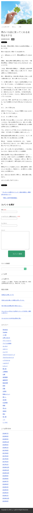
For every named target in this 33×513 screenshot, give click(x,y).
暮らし (4, 397)
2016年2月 (5, 492)
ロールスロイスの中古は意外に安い (11, 318)
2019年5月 (5, 439)
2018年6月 (5, 444)
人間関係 (5, 371)
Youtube (5, 332)
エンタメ (5, 346)
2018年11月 (6, 442)
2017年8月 (5, 453)
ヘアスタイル (6, 360)
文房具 (4, 391)
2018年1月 (5, 447)
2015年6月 (5, 501)
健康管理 (5, 380)
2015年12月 (6, 498)
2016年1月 (5, 495)
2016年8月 (5, 478)
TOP (5, 26)
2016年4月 (5, 487)
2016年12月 (6, 467)
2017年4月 (5, 456)
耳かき (4, 408)
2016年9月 (5, 475)
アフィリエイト (7, 340)
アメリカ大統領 (7, 343)
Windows (5, 329)
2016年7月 (5, 481)
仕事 (4, 374)
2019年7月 (5, 433)
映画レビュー (6, 394)
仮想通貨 (5, 377)
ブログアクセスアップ (9, 354)
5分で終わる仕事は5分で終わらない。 (12, 305)
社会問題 (5, 402)
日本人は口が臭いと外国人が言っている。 (13, 300)
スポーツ (5, 349)
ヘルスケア (6, 363)
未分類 (4, 400)
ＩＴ (4, 419)
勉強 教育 (5, 383)
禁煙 (4, 405)
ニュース (5, 352)
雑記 (4, 414)
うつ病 (4, 335)
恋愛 (13, 39)
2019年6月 (5, 436)
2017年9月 (5, 450)
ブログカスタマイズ (8, 357)
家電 (4, 385)
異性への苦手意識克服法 (10, 198)
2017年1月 (5, 464)
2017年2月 (5, 461)
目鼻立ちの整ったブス (8, 294)
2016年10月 (6, 473)
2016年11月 (6, 470)
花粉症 (4, 411)
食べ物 (4, 416)
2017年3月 (5, 459)
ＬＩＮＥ (5, 422)
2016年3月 (5, 490)
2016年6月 (5, 484)
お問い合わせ (6, 337)
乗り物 (4, 368)
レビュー (5, 366)
